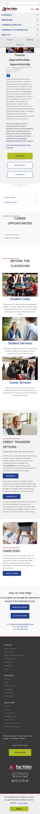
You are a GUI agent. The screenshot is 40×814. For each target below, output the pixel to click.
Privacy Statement (9, 736)
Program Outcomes (10, 202)
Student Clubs (20, 299)
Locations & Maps (20, 616)
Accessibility (14, 738)
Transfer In (10, 476)
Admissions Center (19, 607)
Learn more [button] (23, 803)
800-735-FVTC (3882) (20, 776)
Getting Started (9, 197)
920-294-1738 (22, 629)
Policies (22, 738)
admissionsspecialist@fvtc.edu (22, 624)
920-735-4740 (22, 626)
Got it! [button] (19, 809)
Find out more (12, 573)
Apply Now (20, 752)
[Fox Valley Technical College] (9, 9)
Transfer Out (11, 496)
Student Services (20, 343)
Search (2, 2)
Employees (30, 39)
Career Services (20, 382)
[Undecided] (20, 534)
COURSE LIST (20, 174)
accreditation (10, 466)
